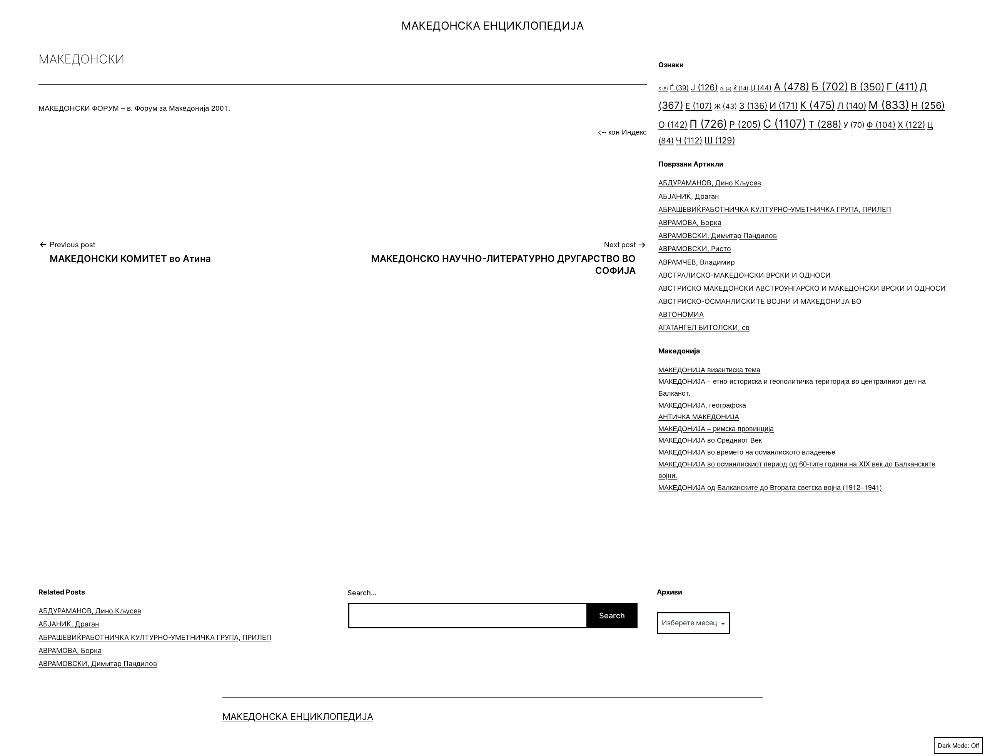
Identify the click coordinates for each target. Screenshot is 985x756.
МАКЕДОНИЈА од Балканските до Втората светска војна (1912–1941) (770, 487)
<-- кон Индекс (622, 131)
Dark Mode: (953, 745)
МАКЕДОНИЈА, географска (702, 405)
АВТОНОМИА (681, 314)
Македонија (189, 107)
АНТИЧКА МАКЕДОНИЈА (698, 416)
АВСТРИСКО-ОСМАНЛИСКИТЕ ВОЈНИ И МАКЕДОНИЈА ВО (759, 301)
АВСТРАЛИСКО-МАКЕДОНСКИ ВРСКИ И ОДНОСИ (744, 275)
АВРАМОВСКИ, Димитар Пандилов (717, 235)
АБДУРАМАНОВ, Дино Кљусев (709, 183)
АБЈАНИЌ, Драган (688, 196)
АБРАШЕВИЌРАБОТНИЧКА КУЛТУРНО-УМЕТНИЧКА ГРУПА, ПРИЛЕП (774, 209)
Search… (362, 593)
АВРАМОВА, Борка (689, 222)
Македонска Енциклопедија (492, 25)
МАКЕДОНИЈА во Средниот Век (710, 440)
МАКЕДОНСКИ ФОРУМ (78, 107)
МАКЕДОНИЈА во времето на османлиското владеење (746, 451)
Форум (146, 107)
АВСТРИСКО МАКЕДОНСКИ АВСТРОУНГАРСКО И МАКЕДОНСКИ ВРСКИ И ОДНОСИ (802, 288)
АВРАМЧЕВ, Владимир (696, 262)
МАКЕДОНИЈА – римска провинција (716, 428)
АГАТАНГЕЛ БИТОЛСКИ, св (704, 327)
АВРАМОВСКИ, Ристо (694, 249)
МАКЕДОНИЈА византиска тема (709, 369)
